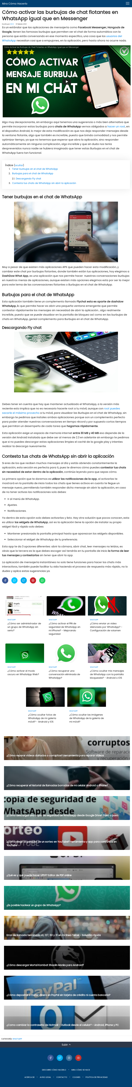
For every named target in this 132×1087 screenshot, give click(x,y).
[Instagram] (69, 1058)
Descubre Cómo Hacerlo (54, 1070)
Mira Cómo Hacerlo (14, 3)
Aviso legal (45, 1077)
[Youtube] (78, 1058)
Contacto (61, 1077)
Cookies (76, 1077)
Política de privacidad (97, 1077)
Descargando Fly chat (28, 178)
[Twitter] (60, 1058)
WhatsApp (17, 1039)
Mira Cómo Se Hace (80, 1070)
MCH (12, 24)
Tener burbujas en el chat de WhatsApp (35, 168)
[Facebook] (50, 1058)
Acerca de (29, 1077)
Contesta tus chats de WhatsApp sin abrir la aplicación (44, 183)
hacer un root (116, 126)
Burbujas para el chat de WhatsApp (32, 173)
